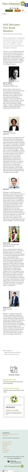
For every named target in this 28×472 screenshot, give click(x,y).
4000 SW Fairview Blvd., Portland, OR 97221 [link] (11, 434)
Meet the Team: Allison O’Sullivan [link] (13, 352)
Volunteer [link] (9, 10)
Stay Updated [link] (6, 450)
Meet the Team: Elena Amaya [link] (12, 354)
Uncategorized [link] (8, 350)
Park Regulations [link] (7, 444)
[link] (26, 5)
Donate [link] (17, 10)
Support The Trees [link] (12, 410)
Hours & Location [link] (7, 442)
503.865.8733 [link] (5, 435)
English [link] (6, 470)
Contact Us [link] (5, 452)
